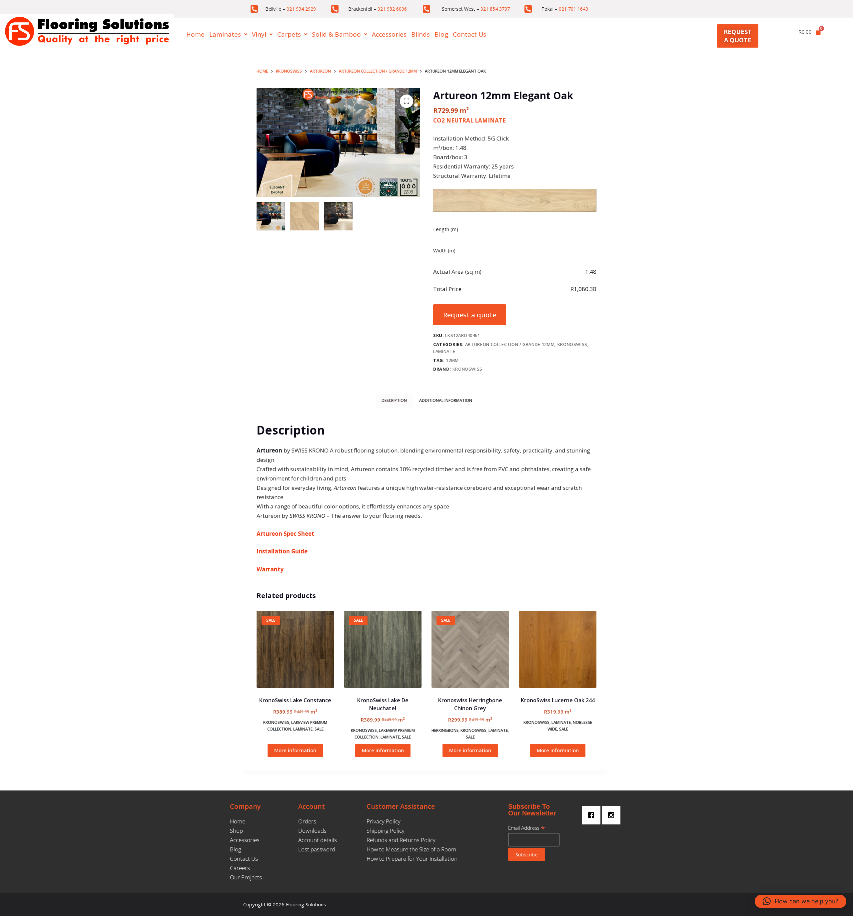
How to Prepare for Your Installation (412, 858)
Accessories (389, 34)
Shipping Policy (386, 830)
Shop (236, 830)
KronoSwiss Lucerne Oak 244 (558, 700)
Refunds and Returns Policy (401, 840)
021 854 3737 (495, 9)
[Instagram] (613, 815)
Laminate (444, 351)
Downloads (312, 830)
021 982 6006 (392, 9)
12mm (452, 360)
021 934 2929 (301, 9)
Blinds (420, 34)
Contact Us (469, 34)
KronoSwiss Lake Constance (295, 700)
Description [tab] (394, 400)
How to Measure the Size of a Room (411, 849)
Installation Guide (282, 551)
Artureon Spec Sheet (285, 533)
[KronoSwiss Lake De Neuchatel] (383, 649)
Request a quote (469, 314)
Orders (307, 821)
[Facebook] (593, 815)
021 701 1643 (573, 9)
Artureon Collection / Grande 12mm (509, 344)
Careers (240, 868)
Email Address (526, 827)
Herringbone (444, 730)
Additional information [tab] (445, 400)
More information (295, 750)
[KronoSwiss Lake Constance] (295, 649)
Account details (317, 840)
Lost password (316, 849)
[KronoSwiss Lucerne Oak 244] (558, 649)
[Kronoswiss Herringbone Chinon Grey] (470, 649)
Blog (441, 34)
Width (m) (444, 250)
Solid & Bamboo (336, 34)
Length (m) (445, 229)
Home (195, 34)
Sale (319, 729)
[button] (228, 34)
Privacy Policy (384, 821)
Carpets (289, 34)
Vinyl (259, 34)
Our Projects (246, 877)
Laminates (225, 34)
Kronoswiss (572, 344)
